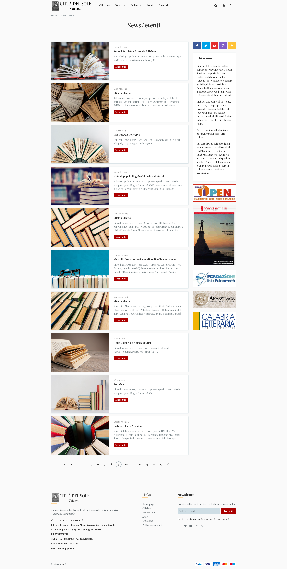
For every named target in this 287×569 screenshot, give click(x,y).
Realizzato (56, 564)
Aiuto (145, 516)
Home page (148, 504)
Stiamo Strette (122, 93)
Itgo (67, 564)
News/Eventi (148, 512)
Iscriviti (228, 511)
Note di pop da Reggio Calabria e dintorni (139, 176)
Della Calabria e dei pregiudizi (132, 342)
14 (154, 464)
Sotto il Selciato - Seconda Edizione (135, 51)
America (119, 384)
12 (140, 464)
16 (168, 464)
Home (54, 15)
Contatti (163, 5)
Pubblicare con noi (152, 525)
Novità (119, 5)
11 (133, 464)
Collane (134, 5)
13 (147, 464)
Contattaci (147, 520)
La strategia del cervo (127, 134)
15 (161, 464)
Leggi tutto (120, 66)
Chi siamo (104, 5)
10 (126, 464)
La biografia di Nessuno (128, 426)
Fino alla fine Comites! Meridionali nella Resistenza (145, 259)
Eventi (150, 5)
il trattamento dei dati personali (215, 519)
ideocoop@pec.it (66, 548)
